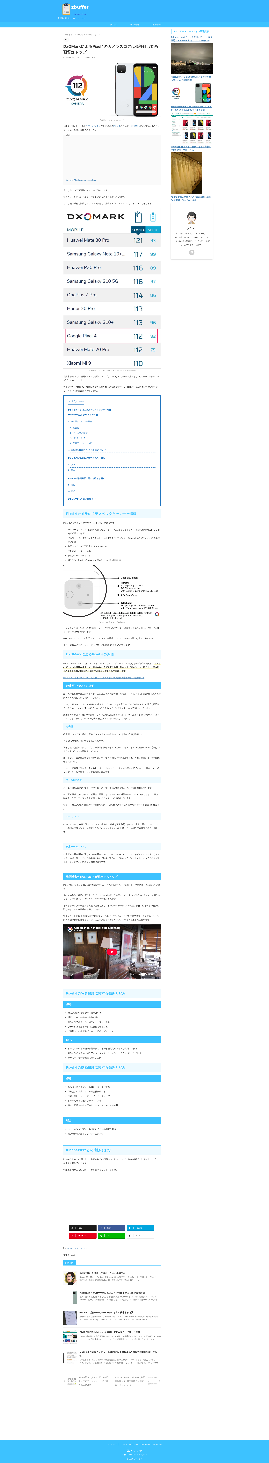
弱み (73, 470)
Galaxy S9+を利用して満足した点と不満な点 (102, 1273)
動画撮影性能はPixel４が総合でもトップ (90, 449)
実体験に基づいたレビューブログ (134, 1455)
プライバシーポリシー (129, 1444)
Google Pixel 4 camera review (81, 180)
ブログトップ (112, 24)
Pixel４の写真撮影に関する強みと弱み (86, 458)
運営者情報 (157, 24)
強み (73, 464)
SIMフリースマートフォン (76, 1248)
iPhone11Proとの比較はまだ (81, 499)
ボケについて (79, 438)
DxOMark (135, 126)
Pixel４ (116, 126)
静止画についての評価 (81, 421)
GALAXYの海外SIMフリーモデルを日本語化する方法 (106, 1312)
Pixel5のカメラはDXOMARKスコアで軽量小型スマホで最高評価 (112, 1292)
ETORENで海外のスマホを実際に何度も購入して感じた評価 (109, 1332)
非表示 (80, 401)
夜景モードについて (82, 443)
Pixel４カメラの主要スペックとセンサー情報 (89, 409)
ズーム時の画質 (80, 433)
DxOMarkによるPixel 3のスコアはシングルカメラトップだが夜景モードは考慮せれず (103, 677)
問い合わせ (134, 24)
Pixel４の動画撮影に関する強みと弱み (86, 478)
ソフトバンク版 (93, 126)
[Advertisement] (112, 154)
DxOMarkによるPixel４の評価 (83, 414)
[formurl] (191, 252)
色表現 (76, 428)
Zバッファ (134, 1450)
